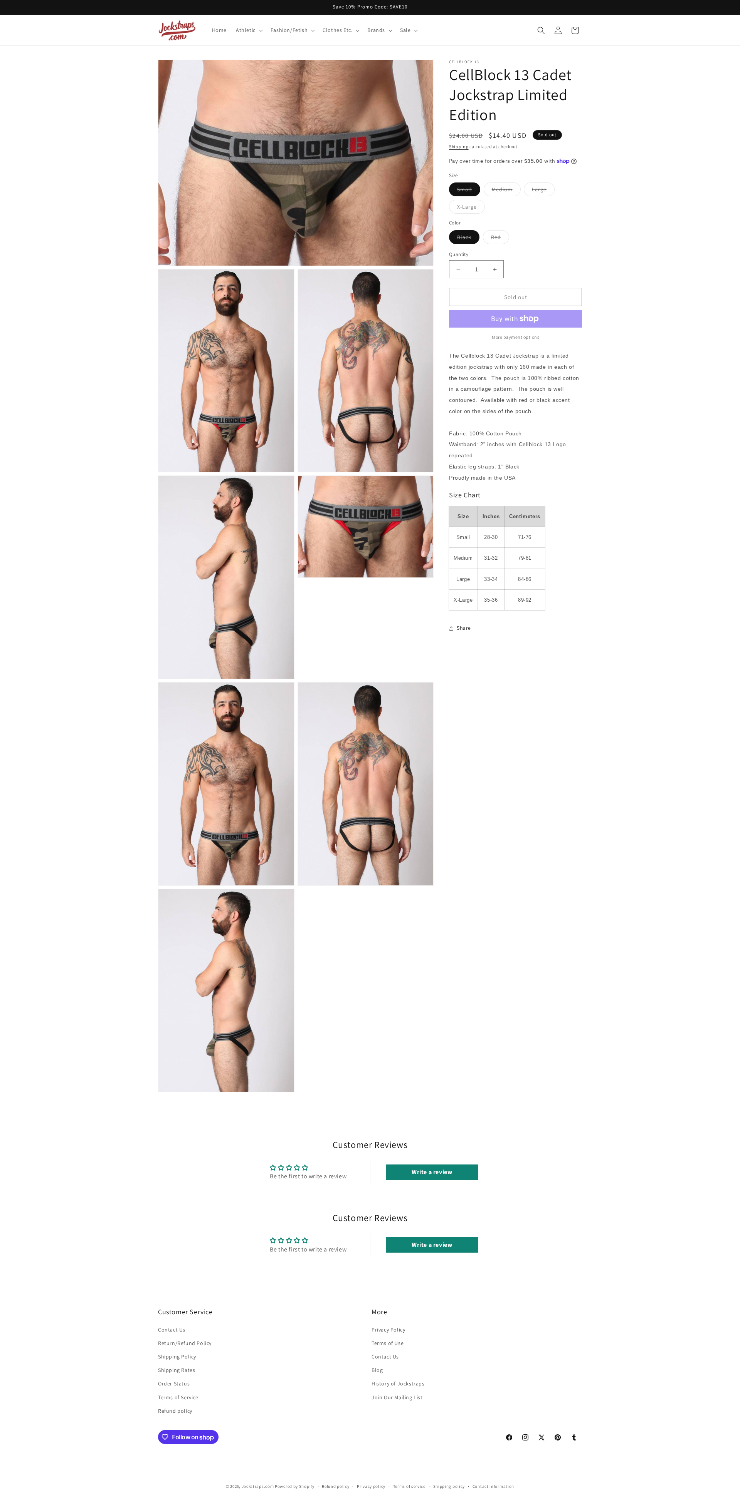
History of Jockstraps (398, 1383)
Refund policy (175, 1410)
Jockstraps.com (258, 1486)
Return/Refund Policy (185, 1343)
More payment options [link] (515, 337)
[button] (248, 30)
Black (468, 238)
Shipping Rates (176, 1370)
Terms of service (409, 1486)
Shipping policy (449, 1486)
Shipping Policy (177, 1356)
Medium (506, 191)
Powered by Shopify (294, 1486)
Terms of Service (178, 1397)
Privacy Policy (388, 1329)
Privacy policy (371, 1486)
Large (543, 191)
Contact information (493, 1486)
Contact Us (171, 1329)
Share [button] (464, 627)
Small (468, 191)
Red (500, 238)
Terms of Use (388, 1343)
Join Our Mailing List (397, 1397)
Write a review (432, 1172)
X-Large (471, 208)
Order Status (174, 1383)
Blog (377, 1370)
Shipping (459, 146)
